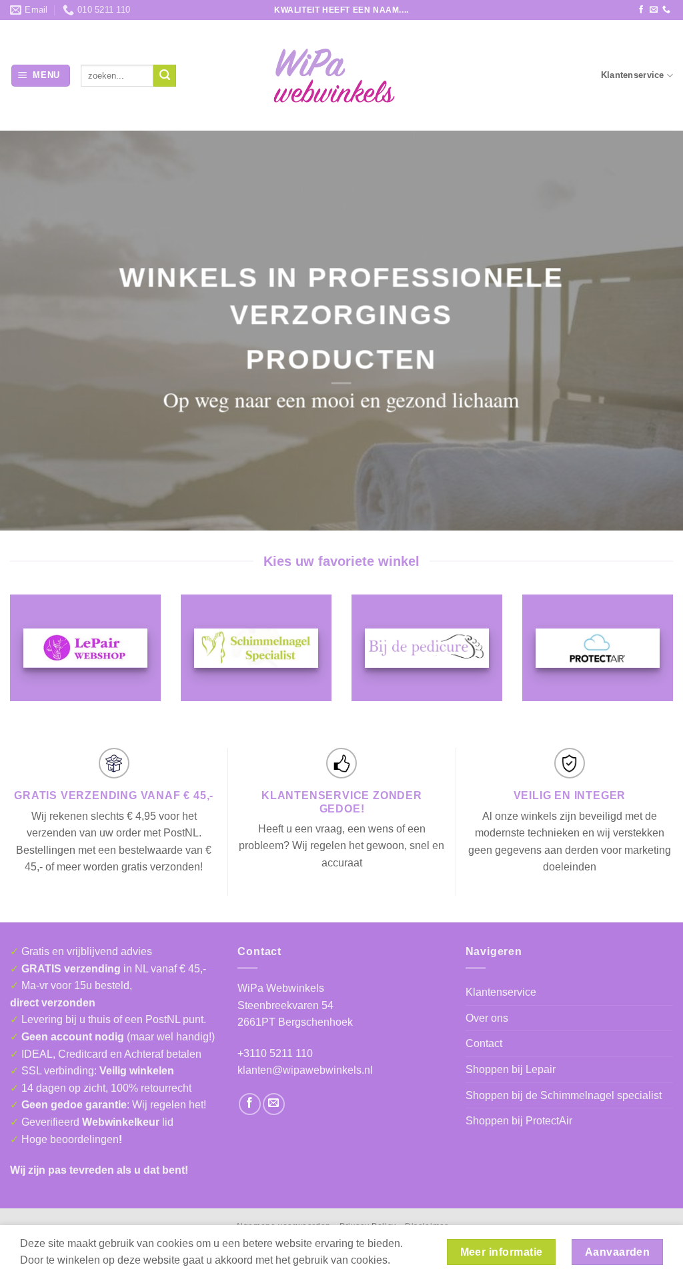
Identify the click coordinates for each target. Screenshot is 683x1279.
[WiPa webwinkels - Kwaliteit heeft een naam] (341, 75)
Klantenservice (632, 75)
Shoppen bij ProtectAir (519, 1120)
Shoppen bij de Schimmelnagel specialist (564, 1095)
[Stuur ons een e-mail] (654, 10)
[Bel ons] (666, 10)
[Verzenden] (164, 76)
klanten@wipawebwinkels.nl (305, 1070)
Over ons (487, 1018)
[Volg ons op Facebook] (641, 10)
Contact (484, 1043)
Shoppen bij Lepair (511, 1069)
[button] (41, 76)
